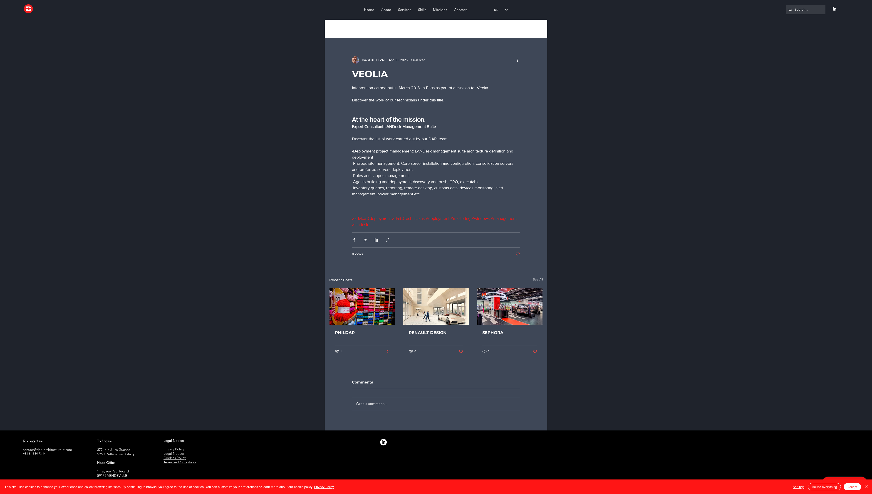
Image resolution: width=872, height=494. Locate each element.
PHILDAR (345, 332)
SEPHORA (492, 332)
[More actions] (517, 60)
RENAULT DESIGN (428, 332)
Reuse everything (824, 486)
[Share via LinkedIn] (376, 240)
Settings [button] (798, 486)
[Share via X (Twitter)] (365, 240)
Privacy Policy (324, 486)
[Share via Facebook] (354, 240)
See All (538, 279)
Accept (852, 486)
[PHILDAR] (362, 306)
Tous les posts (339, 29)
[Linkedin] (834, 8)
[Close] (866, 486)
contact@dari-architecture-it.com (47, 449)
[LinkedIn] (383, 442)
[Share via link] (387, 240)
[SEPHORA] (510, 306)
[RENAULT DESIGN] (436, 306)
